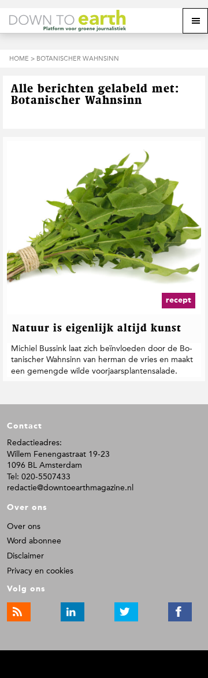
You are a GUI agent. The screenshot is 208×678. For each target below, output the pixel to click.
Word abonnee (34, 541)
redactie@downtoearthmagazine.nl (70, 488)
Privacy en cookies (40, 571)
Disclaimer (25, 556)
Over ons (23, 526)
